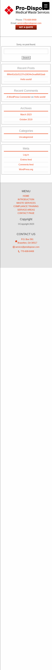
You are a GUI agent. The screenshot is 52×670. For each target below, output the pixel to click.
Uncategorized (26, 137)
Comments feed (26, 164)
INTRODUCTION (26, 199)
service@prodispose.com (29, 23)
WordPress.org (26, 169)
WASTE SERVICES (26, 203)
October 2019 (26, 119)
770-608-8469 (29, 20)
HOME (26, 196)
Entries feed (26, 159)
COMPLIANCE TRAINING (26, 206)
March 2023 (26, 114)
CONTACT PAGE (26, 213)
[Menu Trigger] (45, 5)
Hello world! (26, 79)
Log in (26, 155)
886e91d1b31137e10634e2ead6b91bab (26, 74)
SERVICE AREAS (26, 210)
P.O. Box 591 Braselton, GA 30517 (27, 241)
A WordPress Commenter (19, 97)
